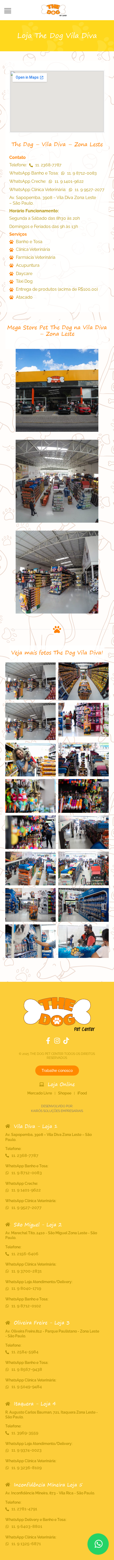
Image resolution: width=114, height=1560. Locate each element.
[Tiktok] (66, 1040)
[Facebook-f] (48, 1040)
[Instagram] (57, 1040)
